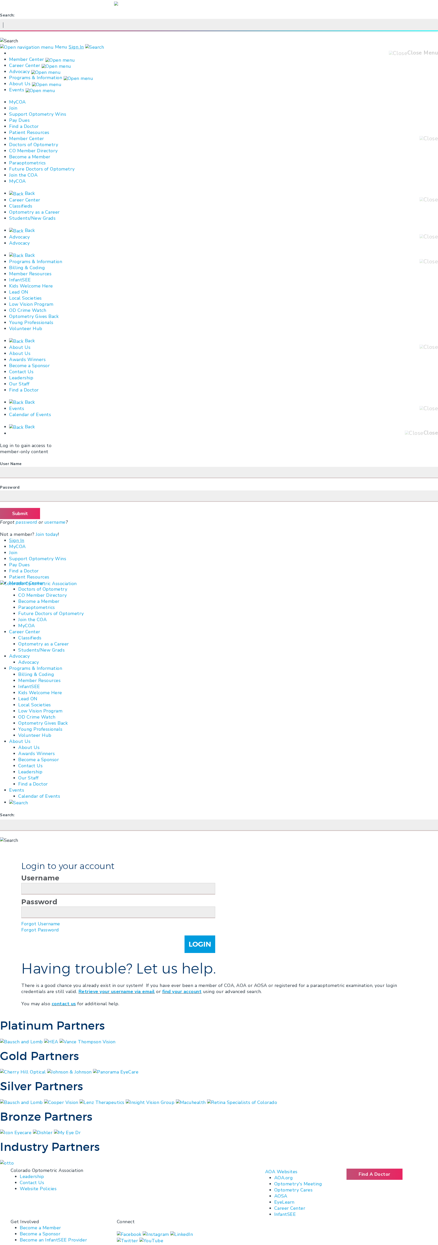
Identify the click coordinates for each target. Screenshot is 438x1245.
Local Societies (25, 298)
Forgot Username (40, 924)
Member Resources (30, 274)
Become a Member (29, 157)
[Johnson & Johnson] (70, 1072)
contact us (64, 1004)
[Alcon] (16, 1132)
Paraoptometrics (27, 163)
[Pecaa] (52, 1041)
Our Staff (19, 384)
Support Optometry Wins (37, 114)
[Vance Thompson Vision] (88, 1041)
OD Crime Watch (27, 310)
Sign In (76, 47)
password (26, 522)
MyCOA (17, 102)
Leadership (21, 378)
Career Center (24, 65)
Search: (7, 15)
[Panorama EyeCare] (115, 1072)
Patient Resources (29, 132)
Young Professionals (31, 322)
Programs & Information (35, 78)
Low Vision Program (31, 304)
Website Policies (38, 1189)
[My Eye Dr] (67, 1132)
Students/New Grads (32, 218)
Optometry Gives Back (34, 316)
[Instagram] (156, 1234)
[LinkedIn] (181, 1234)
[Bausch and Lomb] (22, 1041)
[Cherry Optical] (23, 1072)
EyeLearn (284, 1202)
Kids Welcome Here (31, 286)
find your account (182, 991)
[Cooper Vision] (62, 1102)
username (55, 522)
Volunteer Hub (25, 329)
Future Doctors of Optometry (42, 169)
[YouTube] (151, 1240)
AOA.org (283, 1178)
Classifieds (20, 206)
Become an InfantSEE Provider (53, 1240)
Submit (20, 513)
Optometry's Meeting (298, 1184)
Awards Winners (27, 359)
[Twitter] (128, 1240)
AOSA (280, 1196)
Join (13, 108)
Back (29, 193)
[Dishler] (43, 1132)
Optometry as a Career (34, 212)
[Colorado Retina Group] (22, 1102)
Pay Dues (19, 120)
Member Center (26, 59)
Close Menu (422, 53)
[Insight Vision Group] (151, 1102)
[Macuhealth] (191, 1102)
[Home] (38, 583)
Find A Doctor (374, 1174)
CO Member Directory (33, 151)
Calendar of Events (30, 415)
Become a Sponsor (29, 366)
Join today (47, 534)
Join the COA (23, 175)
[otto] (7, 1162)
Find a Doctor (24, 126)
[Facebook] (130, 1234)
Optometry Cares (293, 1190)
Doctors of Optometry (33, 145)
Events (16, 90)
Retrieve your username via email (117, 991)
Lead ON (18, 292)
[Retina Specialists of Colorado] (242, 1102)
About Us (19, 84)
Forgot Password (40, 930)
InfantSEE (20, 280)
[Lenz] (103, 1102)
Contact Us (21, 372)
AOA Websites (281, 1172)
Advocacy (19, 72)
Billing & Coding (27, 268)
